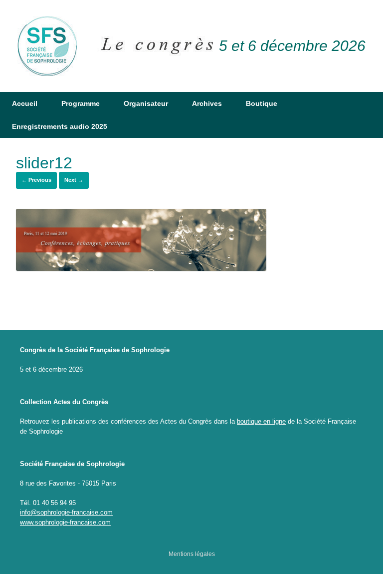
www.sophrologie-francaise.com (65, 522)
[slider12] (141, 268)
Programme (80, 103)
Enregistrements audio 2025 (59, 126)
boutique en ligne (261, 421)
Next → (73, 180)
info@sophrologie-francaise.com (66, 512)
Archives (207, 103)
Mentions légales (192, 554)
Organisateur (146, 103)
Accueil (24, 103)
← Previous (36, 180)
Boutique (261, 103)
